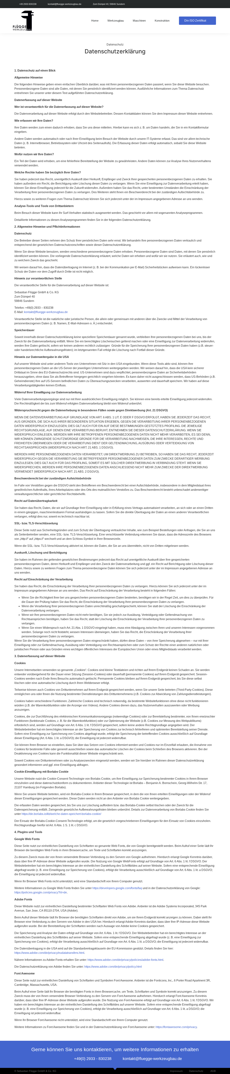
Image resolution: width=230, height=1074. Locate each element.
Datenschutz (196, 1071)
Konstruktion (162, 20)
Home (94, 20)
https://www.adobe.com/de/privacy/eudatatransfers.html (49, 952)
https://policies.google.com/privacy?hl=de (40, 892)
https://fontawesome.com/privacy (176, 1027)
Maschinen (139, 20)
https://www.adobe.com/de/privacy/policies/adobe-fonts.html (125, 959)
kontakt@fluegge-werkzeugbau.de (46, 312)
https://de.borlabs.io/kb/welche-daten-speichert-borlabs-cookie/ (61, 813)
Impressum (176, 1071)
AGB (213, 1071)
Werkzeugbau (115, 20)
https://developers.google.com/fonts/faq (117, 888)
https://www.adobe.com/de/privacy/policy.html (113, 966)
